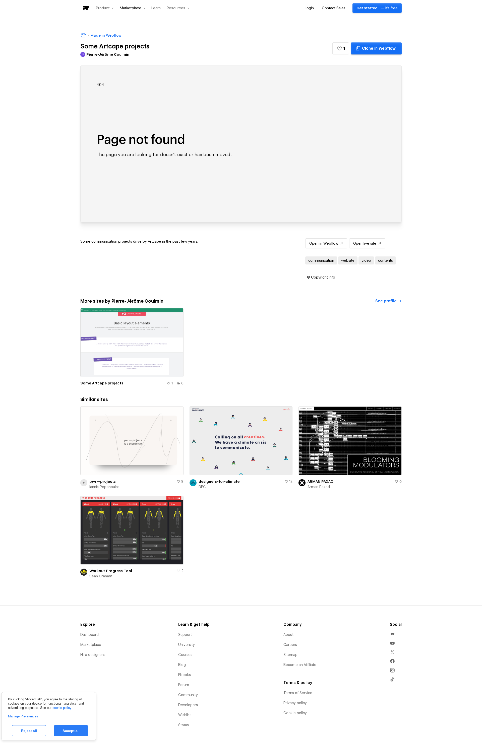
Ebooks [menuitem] (184, 675)
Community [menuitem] (188, 695)
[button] (105, 8)
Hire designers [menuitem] (92, 655)
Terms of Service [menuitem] (297, 693)
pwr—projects (102, 482)
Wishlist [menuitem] (184, 715)
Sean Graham (100, 576)
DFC (202, 487)
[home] (86, 8)
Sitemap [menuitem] (290, 655)
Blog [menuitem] (182, 665)
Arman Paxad (319, 487)
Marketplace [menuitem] (90, 645)
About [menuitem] (288, 635)
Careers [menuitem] (290, 645)
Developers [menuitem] (188, 705)
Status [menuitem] (183, 725)
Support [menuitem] (185, 635)
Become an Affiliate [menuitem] (299, 665)
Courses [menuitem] (185, 655)
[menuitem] (392, 634)
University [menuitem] (186, 645)
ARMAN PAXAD (320, 482)
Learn (156, 8)
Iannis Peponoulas (104, 487)
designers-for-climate (219, 482)
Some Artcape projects (101, 383)
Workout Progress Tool (110, 571)
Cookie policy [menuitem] (295, 713)
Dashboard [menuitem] (89, 635)
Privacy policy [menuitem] (295, 703)
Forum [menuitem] (183, 685)
